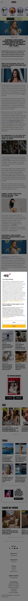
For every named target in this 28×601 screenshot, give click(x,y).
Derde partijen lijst (5, 317)
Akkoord (14, 326)
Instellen (14, 322)
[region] (14, 300)
